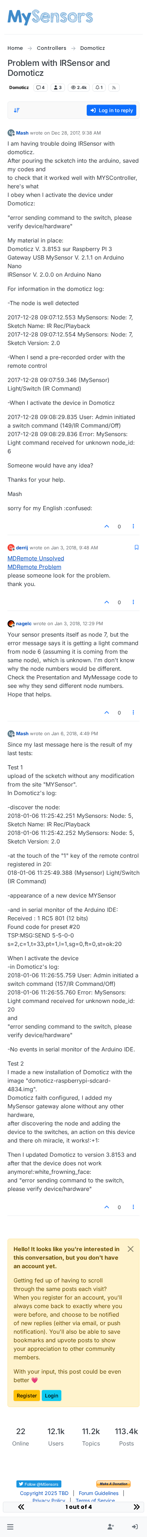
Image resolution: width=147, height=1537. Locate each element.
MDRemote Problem (34, 566)
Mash (22, 133)
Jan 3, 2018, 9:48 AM (74, 547)
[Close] (130, 1249)
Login (51, 1395)
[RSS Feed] (114, 88)
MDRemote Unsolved (35, 558)
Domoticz (19, 87)
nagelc (24, 623)
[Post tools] (133, 526)
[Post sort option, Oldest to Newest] (17, 110)
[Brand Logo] (50, 17)
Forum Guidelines (98, 1493)
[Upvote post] (106, 526)
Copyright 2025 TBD (44, 1493)
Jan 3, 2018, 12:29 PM (79, 623)
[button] (10, 1527)
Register (27, 1395)
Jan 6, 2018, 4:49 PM (74, 733)
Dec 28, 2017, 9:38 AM (76, 133)
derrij (22, 547)
